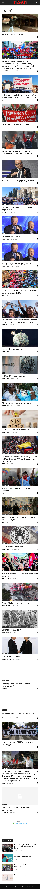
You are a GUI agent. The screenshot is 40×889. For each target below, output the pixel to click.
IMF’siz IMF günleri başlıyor (14, 376)
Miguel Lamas (6, 493)
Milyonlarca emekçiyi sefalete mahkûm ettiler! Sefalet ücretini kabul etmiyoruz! (19, 96)
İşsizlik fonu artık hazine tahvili (15, 430)
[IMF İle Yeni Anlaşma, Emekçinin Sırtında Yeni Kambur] (20, 796)
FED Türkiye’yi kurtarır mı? (13, 547)
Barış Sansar (5, 632)
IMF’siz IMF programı (11, 657)
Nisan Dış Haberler (7, 405)
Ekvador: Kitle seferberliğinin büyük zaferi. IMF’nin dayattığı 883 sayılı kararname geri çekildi (20, 459)
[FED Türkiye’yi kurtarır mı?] (20, 535)
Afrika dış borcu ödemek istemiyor (17, 403)
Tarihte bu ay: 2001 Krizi (12, 34)
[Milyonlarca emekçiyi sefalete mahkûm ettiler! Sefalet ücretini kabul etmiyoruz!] (20, 84)
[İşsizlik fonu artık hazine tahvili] (20, 419)
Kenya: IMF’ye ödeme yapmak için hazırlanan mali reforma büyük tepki (17, 152)
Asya (3, 316)
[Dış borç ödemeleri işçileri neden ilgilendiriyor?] (20, 672)
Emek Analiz (5, 177)
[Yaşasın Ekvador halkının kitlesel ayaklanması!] (20, 477)
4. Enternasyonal (6, 768)
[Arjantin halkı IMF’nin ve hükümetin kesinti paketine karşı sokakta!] (20, 279)
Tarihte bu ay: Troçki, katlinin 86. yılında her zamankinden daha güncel (25, 846)
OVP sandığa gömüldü (11, 237)
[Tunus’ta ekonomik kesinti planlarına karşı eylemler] (20, 562)
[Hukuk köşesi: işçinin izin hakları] (7, 877)
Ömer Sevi (4, 324)
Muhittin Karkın (6, 659)
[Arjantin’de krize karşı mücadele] (20, 592)
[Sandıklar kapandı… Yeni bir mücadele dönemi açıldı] (20, 702)
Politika (4, 233)
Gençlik (4, 204)
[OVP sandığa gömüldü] (20, 225)
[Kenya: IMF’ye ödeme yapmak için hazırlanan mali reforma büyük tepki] (20, 140)
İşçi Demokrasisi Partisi (8, 100)
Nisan (3, 37)
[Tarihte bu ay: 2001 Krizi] (20, 23)
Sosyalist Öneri (6, 70)
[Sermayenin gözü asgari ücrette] (20, 113)
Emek (3, 31)
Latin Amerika (5, 58)
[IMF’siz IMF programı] (20, 645)
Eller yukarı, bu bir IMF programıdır (16, 264)
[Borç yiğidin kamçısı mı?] (20, 619)
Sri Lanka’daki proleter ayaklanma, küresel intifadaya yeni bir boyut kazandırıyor (20, 321)
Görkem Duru (5, 578)
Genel (3, 426)
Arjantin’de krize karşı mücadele (15, 603)
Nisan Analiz (5, 717)
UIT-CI (3, 156)
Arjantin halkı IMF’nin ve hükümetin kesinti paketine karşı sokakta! (20, 291)
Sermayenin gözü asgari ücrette (15, 124)
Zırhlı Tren (5, 212)
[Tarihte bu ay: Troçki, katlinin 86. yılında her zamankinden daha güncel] (7, 848)
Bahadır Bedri (5, 127)
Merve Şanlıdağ (6, 605)
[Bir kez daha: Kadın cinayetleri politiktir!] (7, 867)
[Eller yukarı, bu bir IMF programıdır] (20, 252)
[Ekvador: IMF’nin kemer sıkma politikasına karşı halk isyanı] (20, 506)
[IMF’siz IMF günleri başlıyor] (20, 365)
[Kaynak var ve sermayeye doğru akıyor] (20, 169)
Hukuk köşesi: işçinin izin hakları (25, 875)
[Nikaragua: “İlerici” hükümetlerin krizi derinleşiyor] (20, 731)
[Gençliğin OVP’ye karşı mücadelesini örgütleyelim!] (20, 196)
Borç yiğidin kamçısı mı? (12, 630)
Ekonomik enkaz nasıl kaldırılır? (15, 349)
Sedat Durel (5, 812)
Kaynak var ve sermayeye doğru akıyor (18, 180)
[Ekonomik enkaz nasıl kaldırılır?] (20, 338)
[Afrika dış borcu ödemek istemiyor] (20, 392)
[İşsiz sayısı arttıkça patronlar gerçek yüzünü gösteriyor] (7, 858)
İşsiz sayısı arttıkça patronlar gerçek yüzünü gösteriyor (24, 856)
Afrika (3, 148)
